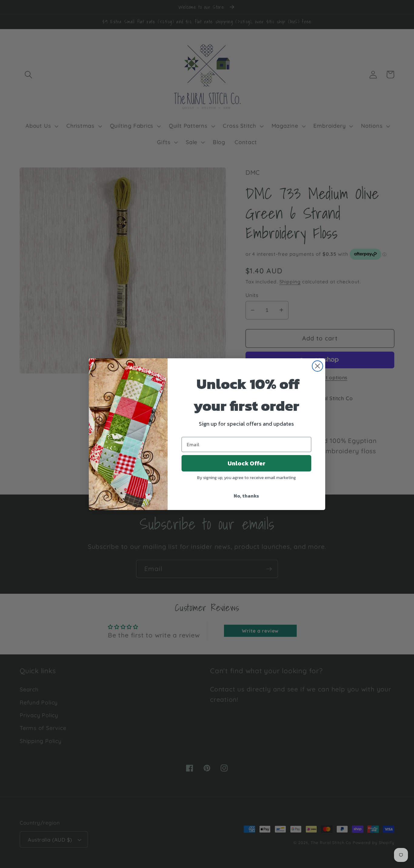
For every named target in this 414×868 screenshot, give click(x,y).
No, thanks (246, 495)
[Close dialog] (317, 366)
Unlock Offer (246, 463)
